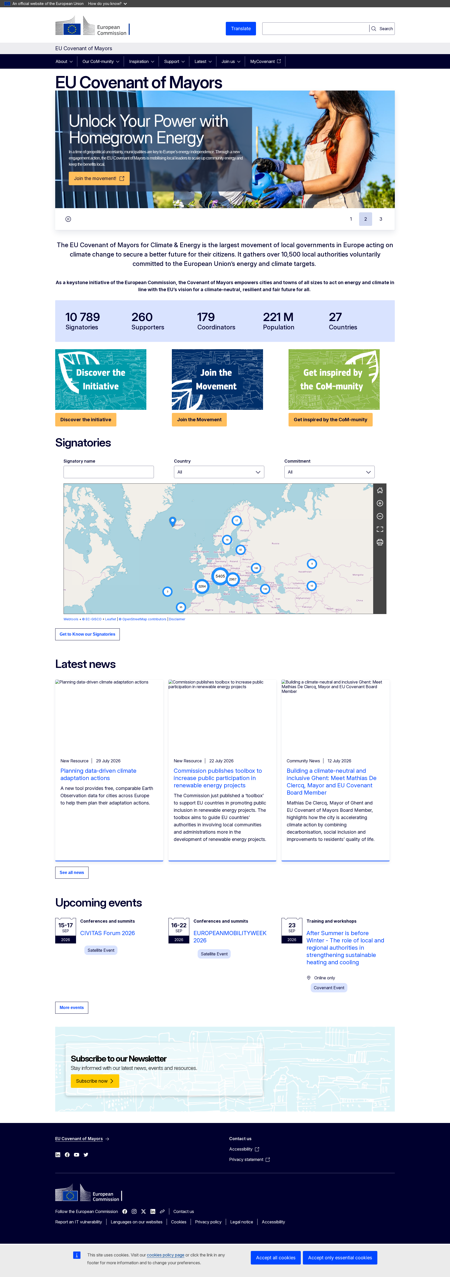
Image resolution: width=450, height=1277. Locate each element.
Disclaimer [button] (177, 619)
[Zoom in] (379, 503)
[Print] (379, 542)
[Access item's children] (72, 61)
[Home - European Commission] (97, 26)
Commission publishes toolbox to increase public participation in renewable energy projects (218, 778)
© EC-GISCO (92, 619)
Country (182, 461)
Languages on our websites (136, 1221)
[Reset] (379, 490)
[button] (220, 576)
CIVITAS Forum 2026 (107, 933)
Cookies (178, 1221)
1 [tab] (351, 219)
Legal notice (241, 1221)
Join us (228, 61)
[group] (218, 549)
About (61, 61)
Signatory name (79, 461)
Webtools (71, 619)
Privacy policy (208, 1221)
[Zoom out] (379, 516)
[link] (173, 522)
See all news (72, 872)
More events (72, 1007)
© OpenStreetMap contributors (142, 619)
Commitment (297, 461)
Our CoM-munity (98, 61)
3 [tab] (380, 219)
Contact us (183, 1211)
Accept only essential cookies (340, 1257)
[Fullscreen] (379, 529)
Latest (200, 61)
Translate (241, 28)
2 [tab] (365, 219)
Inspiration (139, 61)
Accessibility (273, 1221)
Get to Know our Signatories (87, 634)
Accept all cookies (276, 1257)
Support (171, 61)
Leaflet (110, 619)
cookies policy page (165, 1254)
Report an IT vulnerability (78, 1221)
